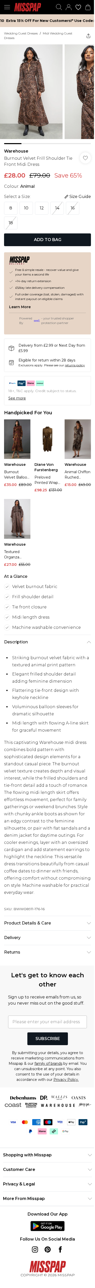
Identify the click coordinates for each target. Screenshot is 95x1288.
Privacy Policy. (64, 1094)
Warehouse (16, 147)
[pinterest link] (46, 1271)
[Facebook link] (58, 1271)
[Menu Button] (7, 7)
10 (26, 204)
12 (42, 204)
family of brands (50, 1078)
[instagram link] (33, 1271)
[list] (45, 92)
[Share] (84, 35)
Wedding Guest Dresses (21, 33)
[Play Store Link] (46, 1248)
